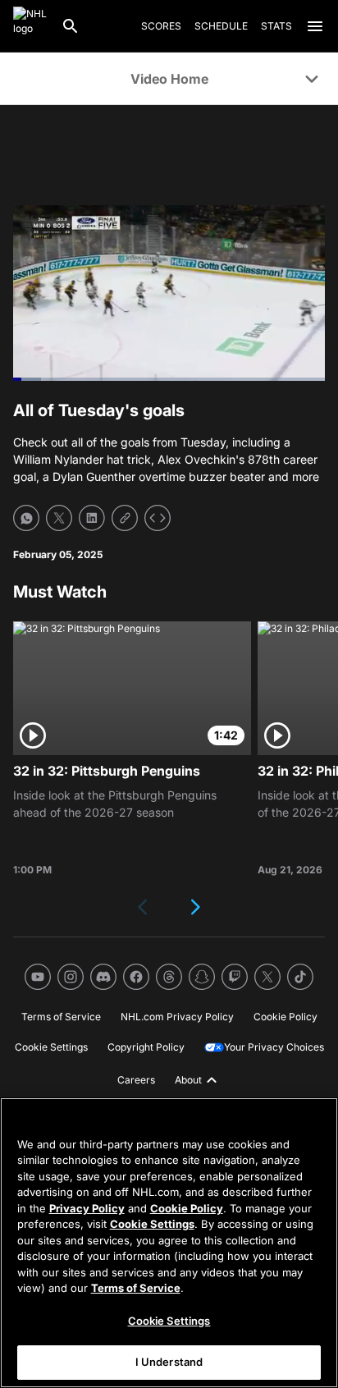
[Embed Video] (157, 518)
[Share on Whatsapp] (26, 518)
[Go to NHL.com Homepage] (30, 26)
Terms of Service (135, 1287)
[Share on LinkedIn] (92, 518)
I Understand (169, 1361)
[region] (169, 1242)
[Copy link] (125, 518)
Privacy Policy (87, 1208)
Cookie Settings (152, 1223)
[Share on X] (59, 518)
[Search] (70, 26)
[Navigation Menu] (315, 26)
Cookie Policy (186, 1208)
